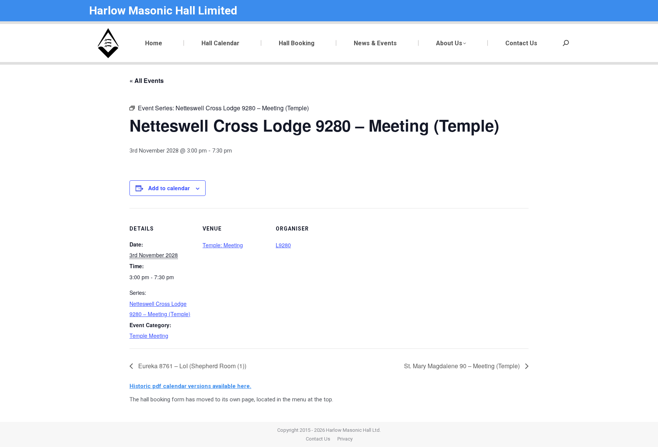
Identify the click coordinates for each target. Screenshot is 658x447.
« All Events (146, 80)
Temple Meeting (148, 335)
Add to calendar (169, 188)
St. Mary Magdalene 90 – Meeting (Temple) (462, 365)
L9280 (283, 245)
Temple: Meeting (223, 245)
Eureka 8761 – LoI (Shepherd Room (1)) (191, 365)
